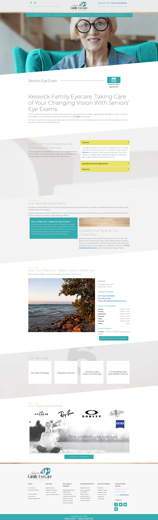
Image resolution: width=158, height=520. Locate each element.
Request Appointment (102, 15)
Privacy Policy (70, 519)
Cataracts (85, 152)
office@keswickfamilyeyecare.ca (115, 301)
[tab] (105, 142)
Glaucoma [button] (85, 169)
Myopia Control (60, 15)
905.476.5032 (106, 298)
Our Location (85, 15)
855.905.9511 (110, 296)
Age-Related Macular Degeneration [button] (95, 164)
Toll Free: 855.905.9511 (119, 3)
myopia (77, 117)
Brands (73, 15)
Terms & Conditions (85, 519)
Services (47, 15)
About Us (36, 15)
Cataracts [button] (85, 142)
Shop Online (120, 15)
